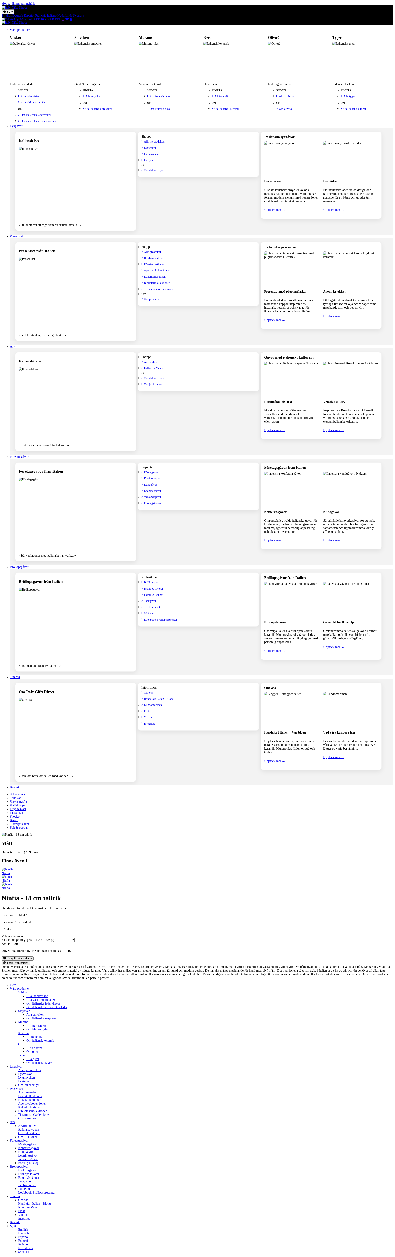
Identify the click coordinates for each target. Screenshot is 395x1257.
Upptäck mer (274, 209)
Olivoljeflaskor (19, 824)
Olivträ (22, 1044)
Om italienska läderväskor (36, 115)
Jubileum (149, 613)
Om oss (15, 677)
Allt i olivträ (286, 96)
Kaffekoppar (18, 805)
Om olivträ (285, 108)
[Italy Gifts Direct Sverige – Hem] (14, 7)
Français (40, 15)
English (7, 15)
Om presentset (152, 299)
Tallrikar (15, 798)
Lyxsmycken (151, 154)
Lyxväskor (150, 148)
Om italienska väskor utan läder (39, 121)
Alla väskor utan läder (33, 102)
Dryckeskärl (18, 809)
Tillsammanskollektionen (158, 289)
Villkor (148, 717)
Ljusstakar (16, 812)
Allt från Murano (160, 96)
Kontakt (15, 787)
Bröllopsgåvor (19, 567)
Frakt (147, 711)
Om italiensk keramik (226, 108)
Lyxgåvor (16, 126)
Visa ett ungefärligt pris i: (18, 940)
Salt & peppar (19, 827)
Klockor (15, 816)
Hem (13, 985)
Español (29, 15)
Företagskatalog (153, 503)
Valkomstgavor (152, 497)
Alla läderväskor (30, 96)
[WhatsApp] (11, 19)
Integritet (149, 723)
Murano (23, 1022)
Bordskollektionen (154, 258)
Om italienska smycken (98, 108)
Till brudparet (152, 607)
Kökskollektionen (154, 264)
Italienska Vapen (153, 368)
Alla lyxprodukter (154, 141)
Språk (13, 1226)
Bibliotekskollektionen (157, 282)
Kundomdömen (153, 705)
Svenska (78, 15)
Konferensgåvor (153, 478)
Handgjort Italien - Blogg (159, 698)
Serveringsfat (18, 801)
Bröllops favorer (153, 588)
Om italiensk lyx (153, 170)
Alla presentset (152, 252)
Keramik (23, 1033)
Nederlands (64, 15)
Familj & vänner (153, 594)
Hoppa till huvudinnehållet (19, 3)
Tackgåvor (150, 601)
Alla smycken (93, 96)
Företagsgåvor (19, 456)
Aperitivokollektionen (157, 270)
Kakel (14, 820)
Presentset (16, 236)
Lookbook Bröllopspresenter (160, 619)
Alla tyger (349, 96)
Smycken (24, 1011)
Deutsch (17, 15)
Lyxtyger (149, 160)
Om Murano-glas (160, 108)
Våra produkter (20, 30)
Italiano (52, 15)
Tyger (22, 1055)
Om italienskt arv (154, 378)
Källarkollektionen (155, 276)
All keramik (221, 96)
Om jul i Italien (153, 384)
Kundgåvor (150, 484)
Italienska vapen (28, 1129)
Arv (12, 346)
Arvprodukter (152, 362)
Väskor (23, 992)
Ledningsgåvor (152, 490)
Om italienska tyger (354, 108)
